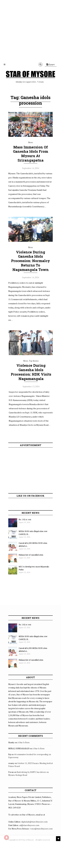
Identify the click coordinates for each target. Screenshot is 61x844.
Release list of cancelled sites (31, 555)
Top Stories (34, 361)
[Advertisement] (30, 30)
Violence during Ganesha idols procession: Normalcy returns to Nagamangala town (30, 261)
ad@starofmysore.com (29, 825)
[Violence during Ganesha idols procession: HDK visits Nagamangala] (31, 354)
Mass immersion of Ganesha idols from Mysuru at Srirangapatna (30, 154)
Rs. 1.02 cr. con (25, 519)
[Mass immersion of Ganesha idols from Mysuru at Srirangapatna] (30, 136)
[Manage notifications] (6, 837)
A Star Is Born (23, 742)
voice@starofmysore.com (41, 828)
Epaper (51, 64)
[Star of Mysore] (30, 74)
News (30, 142)
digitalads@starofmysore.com (34, 821)
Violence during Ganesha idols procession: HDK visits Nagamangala (31, 372)
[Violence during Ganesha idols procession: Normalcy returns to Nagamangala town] (30, 241)
